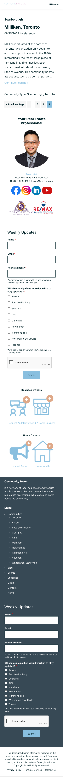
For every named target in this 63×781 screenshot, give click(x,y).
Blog (10, 567)
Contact (12, 587)
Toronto (50, 94)
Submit (31, 375)
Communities (15, 514)
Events (11, 572)
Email (11, 253)
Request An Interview (19, 422)
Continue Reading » (16, 83)
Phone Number (17, 267)
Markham (16, 320)
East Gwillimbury (20, 302)
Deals (11, 582)
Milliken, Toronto (22, 27)
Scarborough (35, 94)
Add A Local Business (43, 422)
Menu (55, 4)
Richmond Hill (19, 332)
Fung (31, 173)
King (13, 314)
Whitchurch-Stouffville (23, 338)
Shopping (13, 577)
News (11, 592)
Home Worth (42, 466)
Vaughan (17, 557)
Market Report (20, 466)
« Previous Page (15, 105)
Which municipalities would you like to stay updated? (29, 290)
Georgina (16, 308)
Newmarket (17, 326)
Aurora (15, 296)
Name (11, 239)
